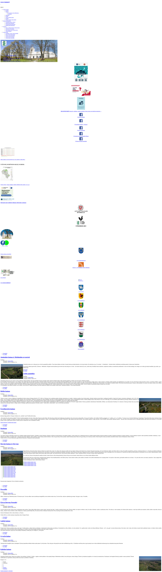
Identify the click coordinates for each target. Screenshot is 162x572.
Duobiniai (4, 428)
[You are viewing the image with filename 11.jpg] (29, 464)
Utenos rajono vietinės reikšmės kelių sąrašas (15, 184)
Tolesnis (4, 567)
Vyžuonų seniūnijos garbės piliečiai (11, 19)
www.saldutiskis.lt (81, 319)
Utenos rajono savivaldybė (6, 254)
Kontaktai (7, 10)
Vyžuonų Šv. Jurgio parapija (10, 28)
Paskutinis (5, 568)
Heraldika (7, 18)
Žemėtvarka (10, 14)
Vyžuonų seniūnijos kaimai (10, 17)
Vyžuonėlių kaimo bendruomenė (10, 24)
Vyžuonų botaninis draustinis (81, 141)
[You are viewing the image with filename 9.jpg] (9, 476)
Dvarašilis (4, 489)
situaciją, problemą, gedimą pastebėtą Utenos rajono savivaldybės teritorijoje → (81, 111)
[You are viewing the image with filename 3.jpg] (9, 467)
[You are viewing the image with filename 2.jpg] (9, 466)
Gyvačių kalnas (6, 536)
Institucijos (4, 26)
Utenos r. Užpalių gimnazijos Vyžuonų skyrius (13, 27)
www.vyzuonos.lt (5, 2)
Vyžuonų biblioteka (8, 31)
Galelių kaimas (5, 521)
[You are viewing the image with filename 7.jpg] (9, 474)
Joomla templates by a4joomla (7, 570)
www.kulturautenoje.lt (81, 260)
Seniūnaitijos (7, 15)
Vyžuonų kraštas (5, 32)
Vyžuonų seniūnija (6, 9)
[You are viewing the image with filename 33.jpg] (9, 468)
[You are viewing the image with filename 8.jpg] (9, 475)
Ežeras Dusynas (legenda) (9, 502)
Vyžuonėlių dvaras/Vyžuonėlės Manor (81, 136)
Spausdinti (5, 353)
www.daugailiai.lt (81, 291)
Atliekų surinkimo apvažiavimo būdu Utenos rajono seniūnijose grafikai (13, 159)
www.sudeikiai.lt (81, 329)
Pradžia (7, 55)
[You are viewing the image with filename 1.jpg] (29, 462)
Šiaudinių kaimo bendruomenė (10, 25)
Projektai (7, 16)
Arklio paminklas (29, 373)
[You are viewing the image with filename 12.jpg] (29, 465)
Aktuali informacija (7, 59)
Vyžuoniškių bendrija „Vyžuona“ (10, 22)
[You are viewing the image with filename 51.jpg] (9, 472)
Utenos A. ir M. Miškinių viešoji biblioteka (81, 267)
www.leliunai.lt (81, 310)
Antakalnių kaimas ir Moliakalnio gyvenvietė (15, 357)
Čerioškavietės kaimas (8, 409)
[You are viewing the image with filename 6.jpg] (9, 473)
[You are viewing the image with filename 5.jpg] (9, 471)
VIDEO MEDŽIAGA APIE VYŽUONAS (11, 61)
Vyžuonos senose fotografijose (10, 35)
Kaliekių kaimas (6, 549)
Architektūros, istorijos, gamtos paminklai (12, 33)
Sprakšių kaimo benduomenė (10, 23)
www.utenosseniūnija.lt (5, 282)
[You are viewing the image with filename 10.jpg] (29, 463)
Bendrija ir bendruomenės (7, 20)
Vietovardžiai (10, 361)
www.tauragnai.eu (81, 339)
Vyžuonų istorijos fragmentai (10, 36)
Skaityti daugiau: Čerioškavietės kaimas (8, 422)
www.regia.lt (3, 277)
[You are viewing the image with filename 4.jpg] (9, 469)
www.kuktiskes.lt (81, 300)
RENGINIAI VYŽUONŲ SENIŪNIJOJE (11, 58)
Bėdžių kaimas (5, 391)
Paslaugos (7, 11)
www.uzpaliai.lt (81, 349)
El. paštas (5, 354)
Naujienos (5, 57)
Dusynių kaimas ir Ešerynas (10, 444)
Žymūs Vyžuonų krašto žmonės (10, 34)
